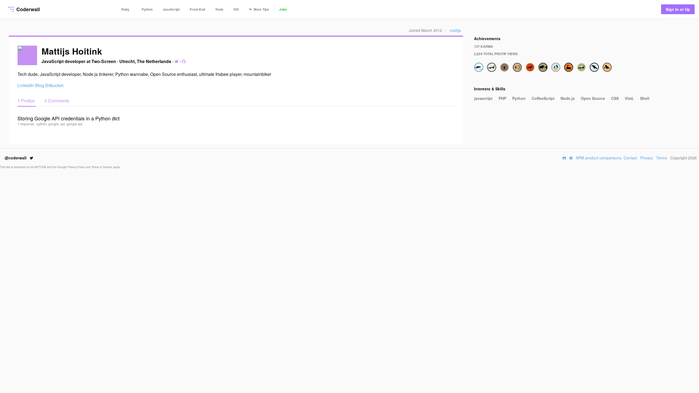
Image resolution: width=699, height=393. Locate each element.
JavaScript (171, 9)
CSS (615, 98)
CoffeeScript (543, 98)
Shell (644, 98)
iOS (236, 9)
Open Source (593, 98)
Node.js (568, 98)
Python (147, 9)
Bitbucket (54, 85)
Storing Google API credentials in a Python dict (68, 118)
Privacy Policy (77, 167)
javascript (483, 98)
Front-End (197, 9)
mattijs (455, 30)
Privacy (646, 157)
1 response (26, 123)
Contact (630, 157)
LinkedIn (25, 85)
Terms (661, 157)
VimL (629, 98)
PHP (502, 98)
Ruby (125, 9)
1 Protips (26, 100)
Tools (219, 9)
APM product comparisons (598, 157)
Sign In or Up (678, 9)
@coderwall (16, 157)
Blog (39, 85)
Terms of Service (102, 167)
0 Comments (57, 100)
